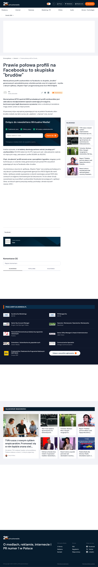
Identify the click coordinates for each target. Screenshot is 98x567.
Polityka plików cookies (88, 564)
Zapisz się (49, 136)
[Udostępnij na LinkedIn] (48, 92)
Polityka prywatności (63, 564)
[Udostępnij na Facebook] (46, 92)
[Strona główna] (11, 4)
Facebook (7, 232)
